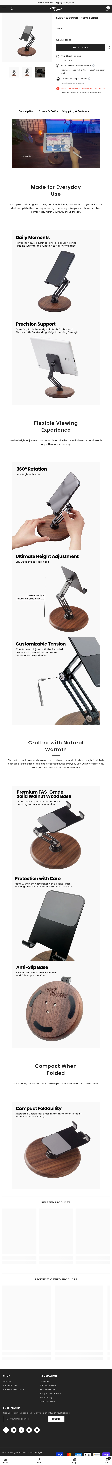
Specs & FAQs (48, 111)
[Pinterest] (21, 1430)
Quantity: (60, 28)
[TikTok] (29, 1430)
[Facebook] (6, 1430)
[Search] (12, 9)
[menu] (4, 9)
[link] (19, 1258)
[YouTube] (37, 1430)
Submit (56, 1418)
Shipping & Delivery (75, 111)
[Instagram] (13, 1430)
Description (27, 111)
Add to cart (80, 47)
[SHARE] (107, 47)
